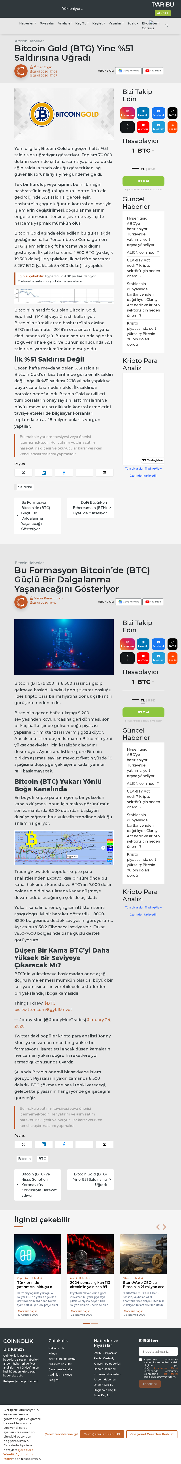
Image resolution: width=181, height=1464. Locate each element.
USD (151, 169)
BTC (42, 1159)
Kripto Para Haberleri (107, 1363)
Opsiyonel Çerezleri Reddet (151, 1434)
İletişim (53, 1380)
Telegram (158, 129)
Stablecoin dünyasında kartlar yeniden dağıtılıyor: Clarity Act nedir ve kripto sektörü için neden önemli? (143, 300)
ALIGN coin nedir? (143, 252)
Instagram (127, 115)
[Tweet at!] (23, 472)
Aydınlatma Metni (166, 1368)
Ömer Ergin (42, 67)
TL (143, 169)
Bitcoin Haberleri (30, 563)
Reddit (173, 129)
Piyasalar (47, 23)
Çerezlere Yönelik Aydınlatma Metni (19, 1454)
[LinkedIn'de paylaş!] (44, 472)
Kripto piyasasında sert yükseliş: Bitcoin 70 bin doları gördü (141, 334)
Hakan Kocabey (81, 1311)
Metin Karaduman (48, 598)
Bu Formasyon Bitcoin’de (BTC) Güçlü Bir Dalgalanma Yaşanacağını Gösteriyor (35, 515)
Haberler (26, 23)
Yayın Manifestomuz (62, 1358)
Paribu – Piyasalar (105, 1353)
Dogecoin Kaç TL (105, 1390)
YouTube (143, 129)
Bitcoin (24, 1159)
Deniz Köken (132, 1311)
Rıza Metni (170, 1374)
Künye (53, 1353)
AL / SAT (162, 13)
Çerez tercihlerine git (61, 1434)
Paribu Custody (104, 1358)
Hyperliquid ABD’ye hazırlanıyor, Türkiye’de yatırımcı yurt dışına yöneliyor (57, 278)
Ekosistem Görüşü (151, 25)
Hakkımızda (56, 1348)
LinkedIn (143, 115)
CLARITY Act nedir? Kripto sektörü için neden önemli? (143, 268)
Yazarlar (115, 23)
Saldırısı (25, 487)
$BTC (49, 1003)
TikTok (172, 115)
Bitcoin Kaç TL (103, 1384)
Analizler (65, 23)
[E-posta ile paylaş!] (104, 472)
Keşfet (97, 23)
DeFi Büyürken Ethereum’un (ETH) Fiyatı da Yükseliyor (90, 507)
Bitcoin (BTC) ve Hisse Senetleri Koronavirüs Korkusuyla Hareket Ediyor (39, 1184)
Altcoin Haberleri (30, 41)
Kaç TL (80, 23)
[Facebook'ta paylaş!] (64, 472)
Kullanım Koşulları (60, 1364)
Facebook (158, 115)
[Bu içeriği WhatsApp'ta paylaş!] (84, 472)
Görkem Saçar (27, 1311)
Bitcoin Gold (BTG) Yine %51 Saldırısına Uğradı (90, 1179)
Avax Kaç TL (102, 1395)
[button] (157, 1227)
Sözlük (132, 23)
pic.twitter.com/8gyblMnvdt (43, 1009)
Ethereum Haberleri (107, 1374)
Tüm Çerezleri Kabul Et (102, 1434)
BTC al (143, 181)
